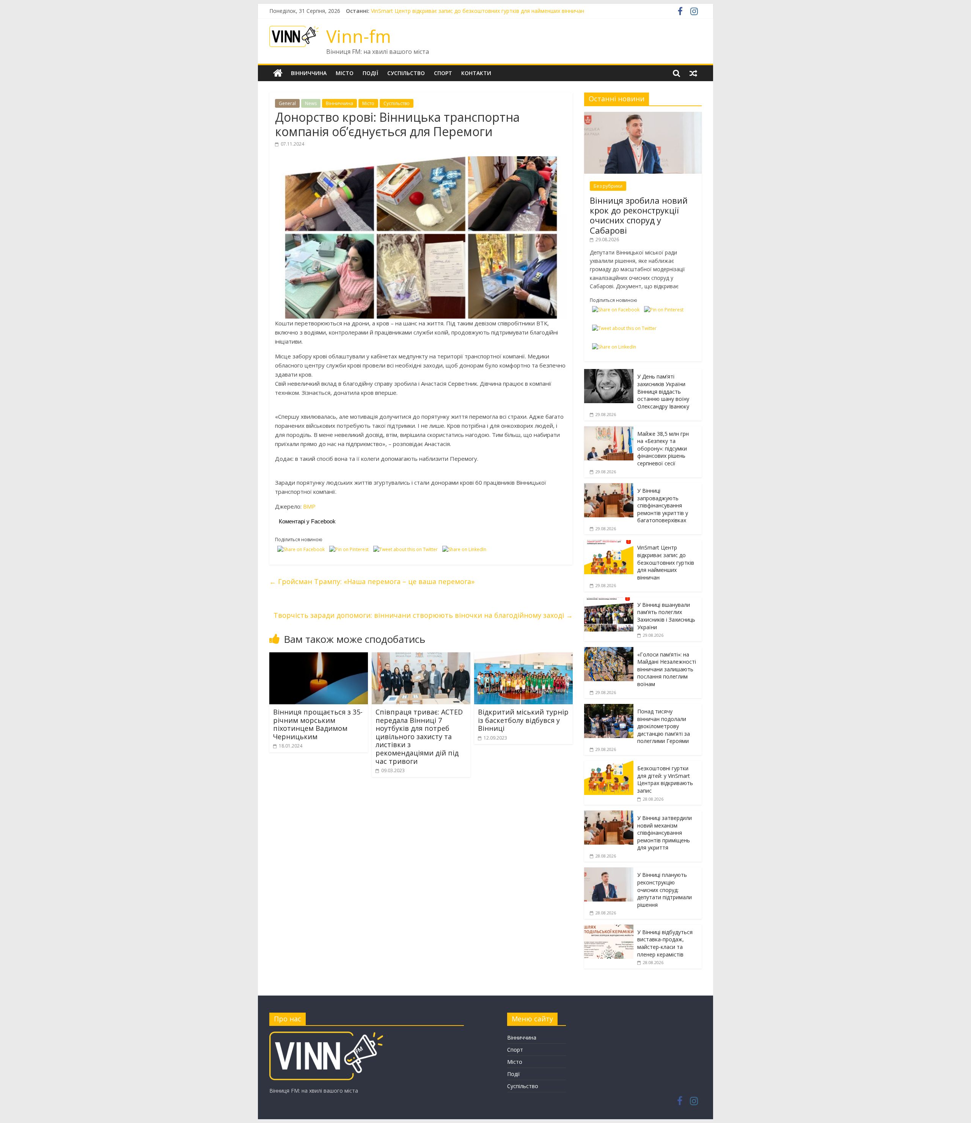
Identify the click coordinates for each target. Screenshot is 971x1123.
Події (370, 73)
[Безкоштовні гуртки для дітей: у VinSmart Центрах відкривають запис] (608, 764)
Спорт (443, 73)
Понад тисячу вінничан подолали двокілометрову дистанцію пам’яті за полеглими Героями (663, 726)
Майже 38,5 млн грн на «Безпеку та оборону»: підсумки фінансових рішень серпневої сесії (663, 448)
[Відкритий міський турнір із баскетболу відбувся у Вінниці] (523, 657)
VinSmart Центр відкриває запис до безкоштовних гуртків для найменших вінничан (665, 562)
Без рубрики (608, 186)
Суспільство (406, 73)
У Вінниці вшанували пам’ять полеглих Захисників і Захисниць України (666, 616)
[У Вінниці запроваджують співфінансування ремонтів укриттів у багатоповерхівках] (608, 487)
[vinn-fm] (326, 1035)
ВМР (309, 506)
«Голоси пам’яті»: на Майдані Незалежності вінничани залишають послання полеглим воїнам (666, 669)
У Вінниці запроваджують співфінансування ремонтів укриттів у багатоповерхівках (478, 10)
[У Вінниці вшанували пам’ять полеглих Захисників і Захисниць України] (608, 601)
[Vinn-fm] (277, 73)
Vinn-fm (358, 36)
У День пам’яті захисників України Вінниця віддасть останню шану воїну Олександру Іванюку (663, 391)
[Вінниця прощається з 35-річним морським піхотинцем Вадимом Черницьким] (318, 657)
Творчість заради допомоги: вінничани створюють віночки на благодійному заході (423, 615)
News (311, 103)
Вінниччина (309, 73)
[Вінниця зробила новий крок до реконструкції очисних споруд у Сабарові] (643, 115)
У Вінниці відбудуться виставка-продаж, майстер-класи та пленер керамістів (665, 943)
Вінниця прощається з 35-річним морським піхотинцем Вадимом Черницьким (318, 724)
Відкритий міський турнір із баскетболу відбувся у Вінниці (523, 720)
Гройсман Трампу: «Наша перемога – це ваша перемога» (372, 581)
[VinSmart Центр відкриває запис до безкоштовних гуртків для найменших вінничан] (608, 544)
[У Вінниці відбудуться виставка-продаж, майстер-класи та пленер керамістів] (608, 928)
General (287, 103)
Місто (345, 73)
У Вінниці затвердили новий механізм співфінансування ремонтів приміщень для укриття (664, 832)
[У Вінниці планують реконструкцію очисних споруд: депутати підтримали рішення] (608, 871)
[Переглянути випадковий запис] (693, 73)
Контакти (476, 73)
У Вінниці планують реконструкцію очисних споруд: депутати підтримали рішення (664, 889)
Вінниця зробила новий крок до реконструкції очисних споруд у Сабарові (639, 215)
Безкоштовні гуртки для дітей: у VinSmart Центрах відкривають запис (665, 779)
